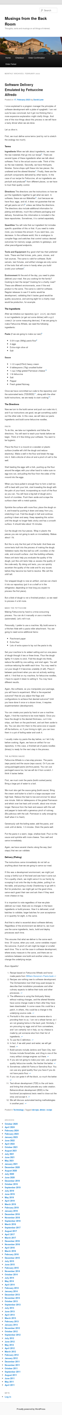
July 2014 (9, 1277)
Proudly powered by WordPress (31, 1409)
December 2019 (12, 1180)
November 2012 (12, 1328)
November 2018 (12, 1217)
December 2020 (12, 1167)
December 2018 (12, 1214)
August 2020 (11, 1170)
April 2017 (10, 1234)
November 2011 (12, 1364)
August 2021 (11, 1150)
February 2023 (12, 1133)
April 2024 (10, 1127)
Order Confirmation (36, 57)
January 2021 (11, 1163)
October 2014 (11, 1274)
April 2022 (10, 1143)
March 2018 (10, 1224)
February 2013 (12, 1321)
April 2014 (10, 1284)
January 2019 (11, 1210)
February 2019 (12, 1207)
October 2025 (11, 1123)
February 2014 (12, 1287)
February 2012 (12, 1354)
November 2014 (12, 1271)
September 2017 (13, 1227)
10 (46, 370)
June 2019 (10, 1194)
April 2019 (10, 1200)
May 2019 (9, 1197)
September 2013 (13, 1304)
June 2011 (10, 1378)
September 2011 (13, 1371)
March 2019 (10, 1204)
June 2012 (10, 1341)
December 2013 (12, 1294)
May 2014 (9, 1281)
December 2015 (12, 1257)
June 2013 (10, 1311)
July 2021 (9, 1153)
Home (8, 57)
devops (35, 1109)
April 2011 (10, 1384)
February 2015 (12, 1267)
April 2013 (10, 1314)
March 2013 (10, 1318)
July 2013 (9, 1307)
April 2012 (10, 1348)
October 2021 (11, 1147)
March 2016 (10, 1250)
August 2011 (11, 1374)
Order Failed (10, 64)
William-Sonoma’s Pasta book (40, 975)
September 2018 (13, 1220)
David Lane (38, 99)
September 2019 (13, 1187)
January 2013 (11, 1324)
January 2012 (11, 1358)
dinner (42, 1109)
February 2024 (12, 1130)
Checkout (19, 57)
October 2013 (11, 1301)
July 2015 (9, 1261)
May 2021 (9, 1160)
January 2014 (11, 1291)
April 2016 (10, 1247)
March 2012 (10, 1351)
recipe (49, 1109)
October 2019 (11, 1184)
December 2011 (12, 1361)
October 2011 (11, 1368)
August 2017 (11, 1230)
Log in (8, 1396)
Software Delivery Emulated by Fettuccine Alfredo (24, 89)
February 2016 (12, 1254)
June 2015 (10, 1264)
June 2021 (10, 1157)
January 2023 (11, 1137)
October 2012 (11, 1331)
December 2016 (12, 1240)
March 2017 (10, 1237)
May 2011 (9, 1381)
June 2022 (10, 1140)
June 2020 (10, 1177)
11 (35, 393)
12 (49, 397)
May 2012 (9, 1344)
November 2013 (12, 1297)
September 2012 (13, 1334)
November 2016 (12, 1244)
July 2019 (9, 1190)
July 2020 (9, 1173)
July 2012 (9, 1338)
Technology (18, 1109)
